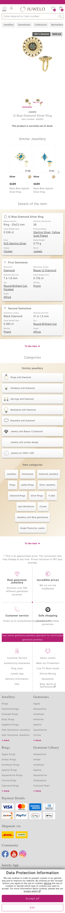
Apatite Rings (9, 770)
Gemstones (24, 25)
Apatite (37, 724)
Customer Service (17, 658)
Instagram (22, 854)
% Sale (51, 495)
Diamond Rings (17, 495)
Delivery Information (17, 679)
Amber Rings (9, 759)
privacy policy (31, 891)
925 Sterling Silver (15, 244)
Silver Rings (37, 495)
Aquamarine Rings (12, 775)
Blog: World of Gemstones (48, 686)
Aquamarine (40, 730)
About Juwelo (48, 658)
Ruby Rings (8, 719)
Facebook (5, 854)
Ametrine (38, 719)
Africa (7, 297)
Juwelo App (17, 673)
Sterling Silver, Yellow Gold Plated (46, 234)
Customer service (17, 616)
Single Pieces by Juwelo (32, 528)
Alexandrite (39, 709)
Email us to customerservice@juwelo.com (27, 621)
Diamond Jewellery (48, 474)
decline (47, 883)
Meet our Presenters (47, 663)
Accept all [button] (33, 899)
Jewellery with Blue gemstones (32, 517)
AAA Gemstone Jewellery (16, 730)
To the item (31, 346)
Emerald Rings (10, 714)
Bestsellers (57, 25)
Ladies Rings (27, 485)
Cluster (8, 251)
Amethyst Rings (11, 765)
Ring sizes (17, 668)
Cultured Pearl (41, 786)
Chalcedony (40, 780)
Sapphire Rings (10, 724)
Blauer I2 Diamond (44, 270)
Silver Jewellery (47, 485)
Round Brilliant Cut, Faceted (16, 287)
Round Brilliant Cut (45, 324)
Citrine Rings (9, 780)
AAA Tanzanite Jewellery (16, 735)
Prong (37, 286)
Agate (36, 703)
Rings (12, 485)
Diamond (9, 270)
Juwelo (37, 251)
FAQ (17, 684)
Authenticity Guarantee (17, 663)
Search (60, 16)
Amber (37, 759)
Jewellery (8, 25)
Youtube (14, 854)
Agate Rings (8, 754)
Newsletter (48, 679)
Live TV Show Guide (48, 668)
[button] (4, 8)
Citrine (37, 735)
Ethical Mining (48, 673)
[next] (58, 172)
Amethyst (38, 714)
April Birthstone (26, 506)
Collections (41, 25)
